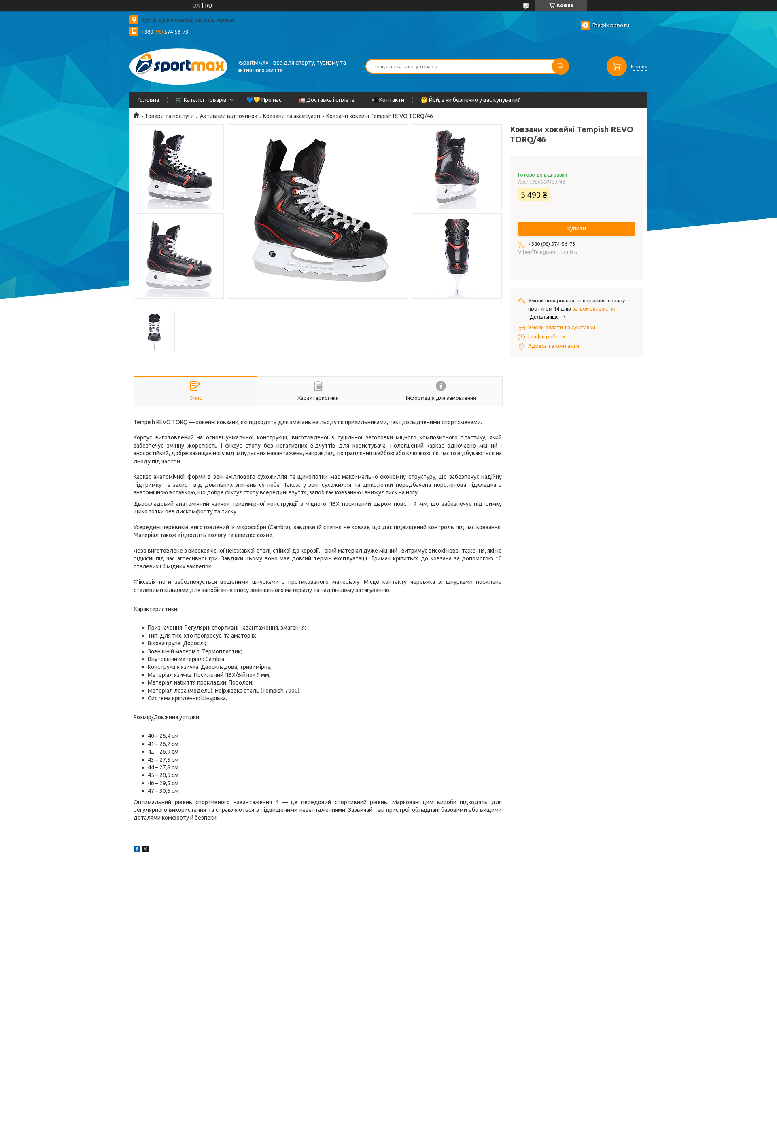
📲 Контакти (387, 100)
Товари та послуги (169, 116)
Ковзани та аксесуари (291, 116)
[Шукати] (560, 66)
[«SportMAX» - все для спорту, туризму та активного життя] (178, 65)
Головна (148, 100)
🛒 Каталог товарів (201, 100)
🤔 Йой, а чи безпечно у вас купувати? (470, 100)
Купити (576, 228)
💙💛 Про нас (264, 100)
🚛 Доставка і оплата (326, 100)
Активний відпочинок (228, 116)
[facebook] (137, 850)
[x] (145, 850)
